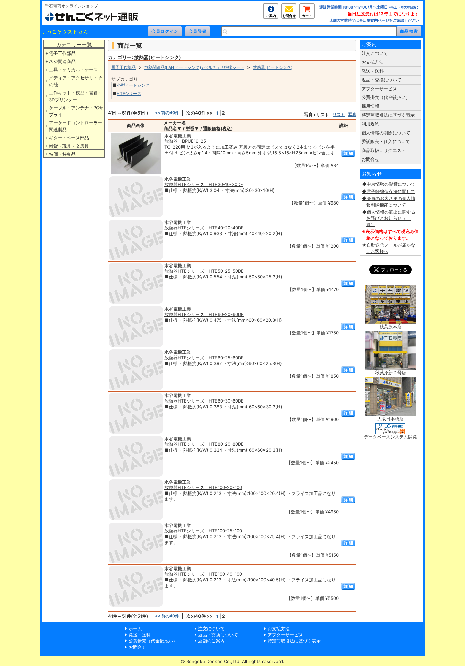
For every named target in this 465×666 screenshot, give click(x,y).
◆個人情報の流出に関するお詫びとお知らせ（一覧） (388, 218)
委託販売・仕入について (386, 141)
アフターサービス (379, 88)
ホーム (135, 628)
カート (307, 16)
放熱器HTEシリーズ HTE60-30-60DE (204, 401)
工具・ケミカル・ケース (73, 69)
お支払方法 (373, 62)
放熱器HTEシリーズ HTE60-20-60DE (204, 314)
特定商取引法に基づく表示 (388, 115)
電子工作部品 (62, 53)
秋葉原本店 (391, 326)
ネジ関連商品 (62, 61)
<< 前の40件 (167, 112)
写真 (352, 114)
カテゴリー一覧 (74, 44)
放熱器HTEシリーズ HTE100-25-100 (203, 530)
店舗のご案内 (211, 641)
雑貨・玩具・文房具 (69, 146)
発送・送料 (373, 71)
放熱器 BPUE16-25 (185, 141)
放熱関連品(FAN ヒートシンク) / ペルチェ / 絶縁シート (194, 67)
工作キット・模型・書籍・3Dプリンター (75, 96)
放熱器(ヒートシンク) (272, 67)
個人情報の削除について (386, 132)
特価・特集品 (62, 154)
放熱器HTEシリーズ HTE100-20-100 (203, 487)
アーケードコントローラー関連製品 (75, 126)
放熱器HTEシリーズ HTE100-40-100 (203, 574)
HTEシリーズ (129, 93)
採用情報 (370, 106)
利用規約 (370, 123)
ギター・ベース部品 (69, 137)
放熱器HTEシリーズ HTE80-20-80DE (204, 444)
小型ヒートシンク (133, 85)
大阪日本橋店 (390, 418)
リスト (339, 114)
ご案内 (271, 16)
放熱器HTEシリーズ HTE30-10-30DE (203, 184)
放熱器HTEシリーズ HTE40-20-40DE (204, 227)
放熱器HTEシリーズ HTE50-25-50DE (204, 271)
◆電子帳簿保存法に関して (388, 191)
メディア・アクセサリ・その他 (75, 81)
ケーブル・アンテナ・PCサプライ (76, 111)
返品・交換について (381, 79)
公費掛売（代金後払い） (386, 97)
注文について (375, 53)
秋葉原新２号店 (390, 372)
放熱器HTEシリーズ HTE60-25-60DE (204, 357)
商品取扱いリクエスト (384, 150)
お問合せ (289, 16)
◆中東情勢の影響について (388, 184)
